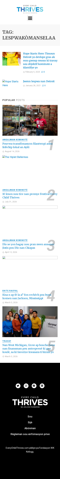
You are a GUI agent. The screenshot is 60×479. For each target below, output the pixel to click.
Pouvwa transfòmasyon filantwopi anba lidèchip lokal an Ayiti (27, 145)
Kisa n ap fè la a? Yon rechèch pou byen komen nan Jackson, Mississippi (26, 296)
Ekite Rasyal (10, 291)
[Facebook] (34, 385)
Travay (6, 341)
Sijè (30, 422)
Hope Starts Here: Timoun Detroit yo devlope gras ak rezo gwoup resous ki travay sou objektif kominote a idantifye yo (40, 60)
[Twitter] (18, 385)
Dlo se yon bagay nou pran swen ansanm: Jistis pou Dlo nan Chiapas (28, 246)
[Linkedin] (42, 385)
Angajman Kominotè (15, 140)
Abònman (30, 428)
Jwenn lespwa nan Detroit (39, 81)
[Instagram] (26, 385)
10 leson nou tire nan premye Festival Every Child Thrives (29, 196)
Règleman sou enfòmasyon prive (30, 434)
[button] (30, 18)
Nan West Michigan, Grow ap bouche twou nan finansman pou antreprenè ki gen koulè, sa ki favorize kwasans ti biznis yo (28, 349)
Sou (30, 416)
